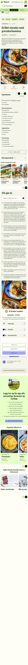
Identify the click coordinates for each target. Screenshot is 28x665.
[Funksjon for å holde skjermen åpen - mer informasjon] (17, 198)
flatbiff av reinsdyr (16, 100)
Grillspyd (22, 19)
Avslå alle (14, 344)
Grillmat (8, 19)
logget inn (15, 361)
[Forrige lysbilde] (23, 187)
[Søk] (2, 6)
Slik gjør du (14, 10)
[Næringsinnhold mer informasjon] (15, 158)
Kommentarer (23, 10)
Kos (3, 19)
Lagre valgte (14, 348)
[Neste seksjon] (26, 10)
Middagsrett (14, 19)
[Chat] (25, 6)
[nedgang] (19, 93)
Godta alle (14, 353)
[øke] (25, 93)
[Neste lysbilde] (26, 187)
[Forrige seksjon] (2, 10)
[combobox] (12, 6)
